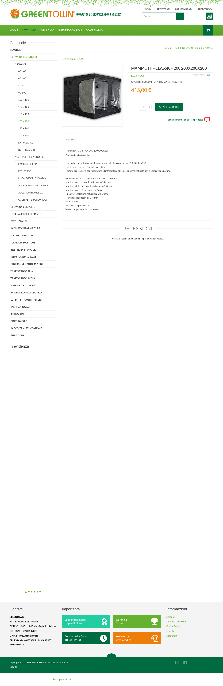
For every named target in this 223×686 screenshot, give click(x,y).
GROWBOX (20, 64)
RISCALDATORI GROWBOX (32, 178)
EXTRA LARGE (25, 142)
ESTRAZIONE (17, 335)
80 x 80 (22, 85)
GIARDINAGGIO (18, 321)
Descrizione (70, 139)
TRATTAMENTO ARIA (21, 271)
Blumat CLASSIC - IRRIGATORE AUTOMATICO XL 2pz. (70, 504)
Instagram (185, 9)
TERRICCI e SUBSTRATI (22, 242)
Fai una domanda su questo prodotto (185, 119)
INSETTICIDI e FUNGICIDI (23, 249)
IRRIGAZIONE (17, 314)
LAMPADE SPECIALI (28, 164)
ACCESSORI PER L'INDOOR (29, 157)
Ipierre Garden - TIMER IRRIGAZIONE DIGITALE (70, 426)
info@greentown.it (28, 635)
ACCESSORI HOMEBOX (30, 192)
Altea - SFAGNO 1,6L (70, 583)
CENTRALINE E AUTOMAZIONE (26, 264)
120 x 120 (23, 107)
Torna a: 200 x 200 (73, 58)
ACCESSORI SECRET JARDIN (33, 185)
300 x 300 (23, 135)
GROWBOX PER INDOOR (23, 57)
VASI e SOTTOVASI (20, 306)
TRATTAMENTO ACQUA (23, 278)
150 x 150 (23, 114)
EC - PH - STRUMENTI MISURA (26, 299)
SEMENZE (15, 49)
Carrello (170, 631)
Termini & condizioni (176, 621)
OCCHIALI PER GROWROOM (33, 199)
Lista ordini (171, 635)
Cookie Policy (173, 626)
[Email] (208, 75)
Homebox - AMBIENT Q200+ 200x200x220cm (187, 47)
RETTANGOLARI (26, 149)
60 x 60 (22, 78)
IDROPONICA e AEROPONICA (26, 292)
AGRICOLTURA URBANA (23, 285)
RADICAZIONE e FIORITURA (25, 228)
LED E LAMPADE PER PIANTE (25, 214)
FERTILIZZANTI (18, 221)
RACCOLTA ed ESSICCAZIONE (26, 328)
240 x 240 (23, 128)
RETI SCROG (24, 171)
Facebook (206, 9)
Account (170, 616)
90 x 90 (22, 92)
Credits (13, 666)
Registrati (163, 9)
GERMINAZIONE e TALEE (23, 256)
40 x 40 (22, 71)
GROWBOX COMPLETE (22, 207)
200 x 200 (23, 121)
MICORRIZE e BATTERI (22, 235)
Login (147, 9)
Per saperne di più (62, 679)
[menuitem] (16, 30)
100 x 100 (23, 99)
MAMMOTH (137, 76)
